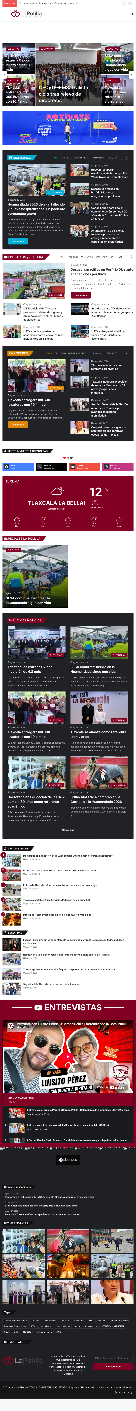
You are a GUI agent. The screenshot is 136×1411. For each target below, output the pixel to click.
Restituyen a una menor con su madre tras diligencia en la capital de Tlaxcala (66, 954)
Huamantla (79, 1320)
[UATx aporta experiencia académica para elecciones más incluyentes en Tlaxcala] (12, 331)
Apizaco (35, 1320)
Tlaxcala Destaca (43, 1332)
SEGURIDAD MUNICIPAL (112, 1326)
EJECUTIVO (14, 48)
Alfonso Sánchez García (15, 1320)
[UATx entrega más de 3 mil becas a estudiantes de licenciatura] (80, 331)
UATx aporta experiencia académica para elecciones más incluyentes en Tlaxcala (43, 335)
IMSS (91, 1320)
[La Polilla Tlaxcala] (26, 13)
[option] (68, 74)
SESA (6, 1332)
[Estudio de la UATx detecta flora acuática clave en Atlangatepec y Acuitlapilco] (80, 309)
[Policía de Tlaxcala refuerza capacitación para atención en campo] (11, 890)
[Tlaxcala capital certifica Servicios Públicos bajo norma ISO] (11, 904)
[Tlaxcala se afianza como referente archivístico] (79, 365)
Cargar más (68, 830)
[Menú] (4, 15)
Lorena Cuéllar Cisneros (15, 1326)
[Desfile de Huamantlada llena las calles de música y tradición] (11, 919)
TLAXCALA (111, 157)
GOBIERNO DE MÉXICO (79, 353)
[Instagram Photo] (12, 1159)
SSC (16, 1332)
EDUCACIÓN (47, 48)
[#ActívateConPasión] (68, 128)
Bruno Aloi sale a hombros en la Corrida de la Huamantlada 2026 (59, 870)
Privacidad (104, 1387)
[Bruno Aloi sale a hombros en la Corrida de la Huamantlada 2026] (11, 875)
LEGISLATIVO (110, 353)
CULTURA (73, 257)
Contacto (116, 1387)
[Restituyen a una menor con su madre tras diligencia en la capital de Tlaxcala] (11, 959)
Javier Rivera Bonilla (119, 1320)
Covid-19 (65, 1320)
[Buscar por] (132, 15)
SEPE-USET (101, 257)
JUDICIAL (97, 353)
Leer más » (18, 241)
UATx (111, 257)
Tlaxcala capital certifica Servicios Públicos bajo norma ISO (56, 900)
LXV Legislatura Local (41, 1326)
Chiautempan (50, 1320)
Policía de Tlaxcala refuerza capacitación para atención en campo (60, 885)
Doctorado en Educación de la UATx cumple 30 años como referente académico (36, 801)
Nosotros (128, 1387)
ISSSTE (101, 1320)
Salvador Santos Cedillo (85, 1326)
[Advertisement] (68, 31)
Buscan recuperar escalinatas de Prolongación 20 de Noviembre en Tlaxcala (109, 173)
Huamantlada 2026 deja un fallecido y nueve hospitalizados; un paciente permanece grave (65, 3)
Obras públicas (63, 1326)
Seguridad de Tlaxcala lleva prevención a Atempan (51, 984)
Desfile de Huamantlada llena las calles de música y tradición (57, 914)
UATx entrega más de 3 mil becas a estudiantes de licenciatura (108, 335)
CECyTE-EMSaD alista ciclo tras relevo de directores (63, 94)
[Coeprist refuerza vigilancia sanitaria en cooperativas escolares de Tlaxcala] (79, 427)
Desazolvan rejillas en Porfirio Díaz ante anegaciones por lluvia (105, 192)
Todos (57, 157)
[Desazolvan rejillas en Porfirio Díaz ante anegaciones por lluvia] (79, 189)
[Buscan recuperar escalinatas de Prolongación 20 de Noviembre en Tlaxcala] (79, 170)
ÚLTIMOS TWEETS (15, 1342)
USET (119, 257)
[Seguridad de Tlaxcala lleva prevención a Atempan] (11, 989)
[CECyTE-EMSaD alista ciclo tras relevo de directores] (68, 74)
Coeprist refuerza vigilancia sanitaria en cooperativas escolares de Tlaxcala (108, 430)
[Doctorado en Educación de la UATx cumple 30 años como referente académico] (11, 860)
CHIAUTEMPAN (81, 157)
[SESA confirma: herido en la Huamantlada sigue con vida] (35, 576)
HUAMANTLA (97, 157)
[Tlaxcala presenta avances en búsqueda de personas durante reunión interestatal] (11, 974)
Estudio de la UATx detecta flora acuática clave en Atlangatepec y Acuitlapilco (112, 312)
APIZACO (66, 157)
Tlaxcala (27, 1332)
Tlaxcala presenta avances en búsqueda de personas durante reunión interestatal (69, 969)
